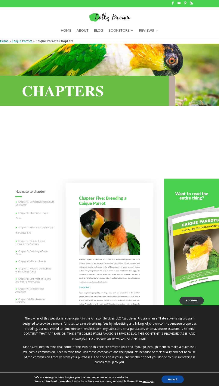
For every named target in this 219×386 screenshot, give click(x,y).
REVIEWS (146, 30)
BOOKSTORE (118, 30)
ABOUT (83, 30)
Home (4, 41)
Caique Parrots (22, 41)
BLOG (98, 30)
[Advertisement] (109, 146)
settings (148, 381)
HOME (66, 30)
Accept (172, 379)
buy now (191, 300)
